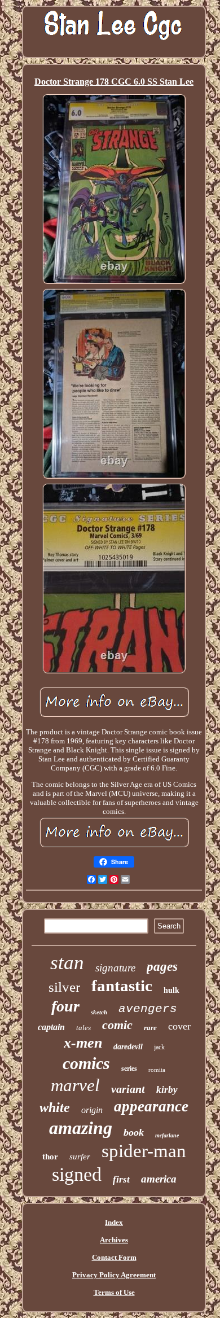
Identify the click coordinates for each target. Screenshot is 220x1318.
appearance (151, 1106)
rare (150, 1027)
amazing (80, 1128)
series (129, 1068)
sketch (99, 1012)
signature (115, 968)
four (65, 1006)
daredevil (128, 1047)
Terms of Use (114, 1292)
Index (114, 1222)
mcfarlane (167, 1135)
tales (83, 1027)
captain (51, 1027)
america (159, 1179)
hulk (171, 990)
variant (128, 1089)
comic (117, 1025)
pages (162, 967)
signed (77, 1174)
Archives (114, 1240)
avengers (147, 1008)
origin (92, 1110)
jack (159, 1047)
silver (64, 987)
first (121, 1179)
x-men (83, 1043)
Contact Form (114, 1257)
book (134, 1132)
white (54, 1107)
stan (67, 963)
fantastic (121, 986)
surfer (79, 1156)
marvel (75, 1085)
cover (179, 1026)
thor (50, 1156)
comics (86, 1063)
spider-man (144, 1151)
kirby (167, 1089)
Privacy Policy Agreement (114, 1275)
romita (156, 1069)
